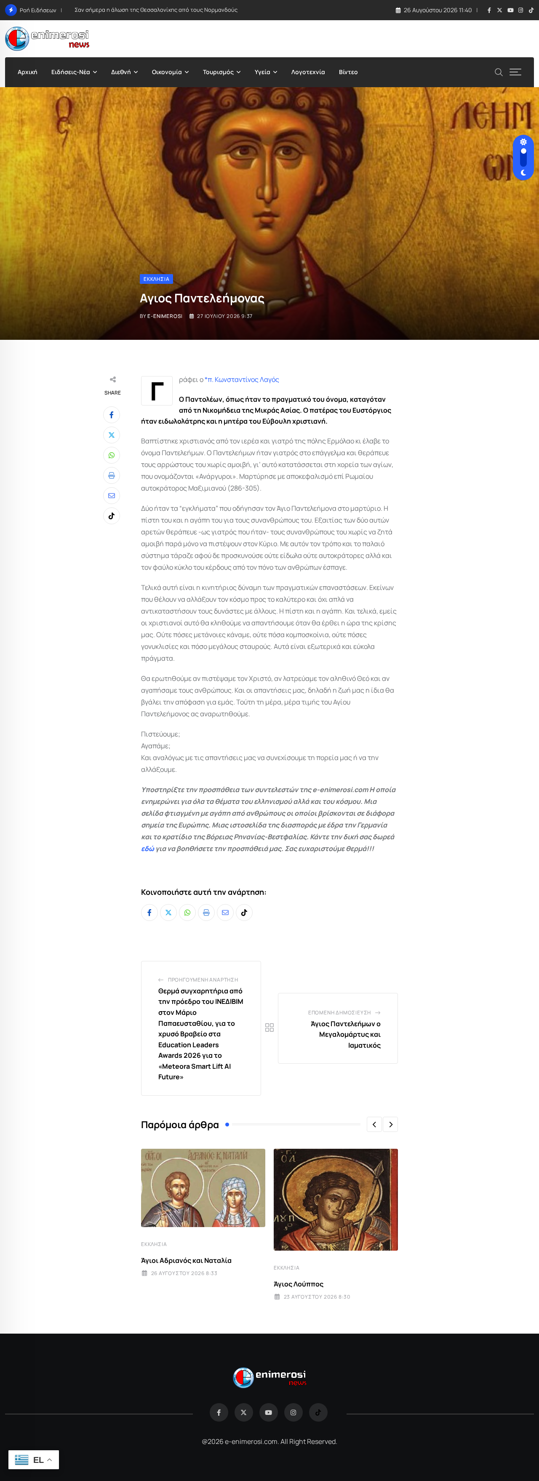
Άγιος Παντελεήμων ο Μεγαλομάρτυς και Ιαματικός (346, 1034)
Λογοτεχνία (308, 72)
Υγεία (262, 72)
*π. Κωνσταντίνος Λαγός (242, 379)
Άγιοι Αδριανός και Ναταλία (186, 1260)
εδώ (147, 848)
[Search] (499, 71)
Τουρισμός (218, 72)
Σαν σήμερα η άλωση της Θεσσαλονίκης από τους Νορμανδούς (156, 9)
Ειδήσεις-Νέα (70, 72)
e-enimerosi (165, 316)
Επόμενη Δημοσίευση (339, 1012)
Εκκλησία (154, 1244)
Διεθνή (121, 72)
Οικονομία (167, 72)
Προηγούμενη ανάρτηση (203, 979)
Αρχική (27, 72)
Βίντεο (348, 72)
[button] (374, 1124)
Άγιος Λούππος (298, 1284)
